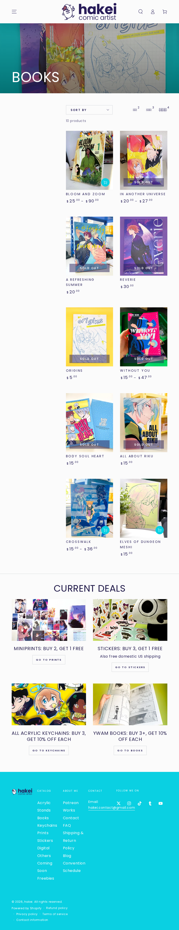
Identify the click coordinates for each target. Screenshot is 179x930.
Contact (71, 818)
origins (74, 370)
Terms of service (55, 914)
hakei (28, 902)
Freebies (45, 878)
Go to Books (130, 750)
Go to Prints (49, 660)
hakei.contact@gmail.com (111, 807)
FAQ (67, 825)
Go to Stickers (130, 667)
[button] (140, 12)
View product (105, 182)
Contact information (32, 920)
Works (69, 810)
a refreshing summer (80, 282)
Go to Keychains (48, 750)
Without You (135, 370)
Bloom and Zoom (85, 194)
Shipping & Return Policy (73, 840)
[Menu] (14, 12)
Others (44, 855)
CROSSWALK (78, 541)
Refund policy (57, 908)
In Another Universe (143, 194)
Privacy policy (27, 914)
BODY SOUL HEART (85, 456)
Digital (43, 848)
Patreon (71, 802)
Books (43, 818)
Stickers (45, 840)
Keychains (47, 825)
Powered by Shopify (27, 908)
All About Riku (136, 456)
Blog (67, 855)
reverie (128, 279)
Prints (43, 833)
